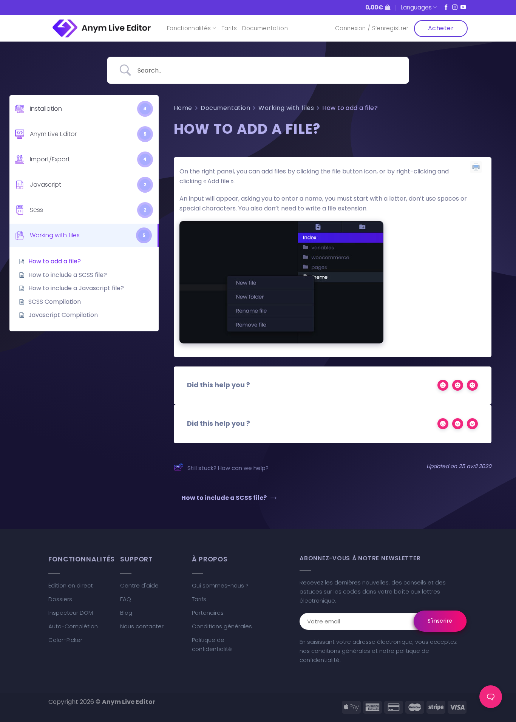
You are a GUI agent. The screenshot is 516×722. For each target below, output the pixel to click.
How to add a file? (54, 261)
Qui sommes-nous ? (220, 585)
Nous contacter (142, 626)
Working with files (286, 108)
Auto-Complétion (73, 626)
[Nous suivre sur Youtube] (463, 8)
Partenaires (208, 613)
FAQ (125, 599)
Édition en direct (70, 585)
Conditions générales (222, 626)
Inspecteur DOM (70, 613)
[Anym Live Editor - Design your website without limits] (102, 28)
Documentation (265, 28)
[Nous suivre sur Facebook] (446, 8)
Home (183, 108)
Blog (126, 613)
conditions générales (340, 651)
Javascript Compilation (63, 315)
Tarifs (229, 28)
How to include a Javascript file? (76, 288)
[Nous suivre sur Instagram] (454, 8)
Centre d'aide (139, 585)
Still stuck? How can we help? (228, 468)
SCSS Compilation (54, 301)
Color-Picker (65, 640)
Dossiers (60, 599)
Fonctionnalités (189, 28)
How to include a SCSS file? (67, 275)
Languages (416, 7)
